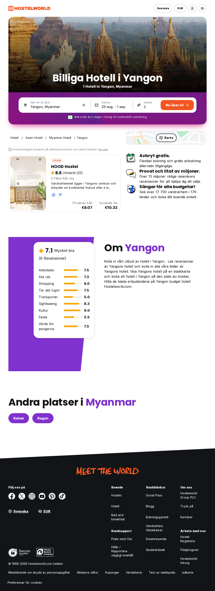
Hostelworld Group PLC (188, 495)
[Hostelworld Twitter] (21, 496)
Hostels (116, 495)
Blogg (150, 506)
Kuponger (112, 572)
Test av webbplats (162, 572)
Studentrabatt (155, 550)
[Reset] (84, 105)
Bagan (43, 418)
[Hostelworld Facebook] (11, 496)
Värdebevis (134, 572)
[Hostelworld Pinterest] (52, 496)
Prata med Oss (121, 539)
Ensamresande (156, 539)
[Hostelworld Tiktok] (62, 496)
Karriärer (186, 517)
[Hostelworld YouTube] (42, 496)
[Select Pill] (192, 8)
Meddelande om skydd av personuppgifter (39, 572)
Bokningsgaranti (157, 517)
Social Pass (154, 495)
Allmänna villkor (88, 572)
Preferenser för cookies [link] (25, 582)
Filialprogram (189, 550)
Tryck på (186, 506)
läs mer (103, 149)
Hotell (115, 506)
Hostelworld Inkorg (188, 561)
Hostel (57, 160)
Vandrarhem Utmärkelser (154, 528)
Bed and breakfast (118, 517)
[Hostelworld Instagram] (32, 496)
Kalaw (18, 418)
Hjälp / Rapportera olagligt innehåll (122, 551)
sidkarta (187, 572)
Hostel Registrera (187, 539)
